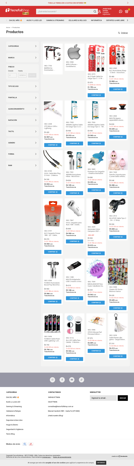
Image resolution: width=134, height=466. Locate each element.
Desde (10, 71)
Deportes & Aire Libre (115, 20)
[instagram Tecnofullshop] (52, 379)
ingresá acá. (46, 457)
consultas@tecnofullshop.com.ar (60, 406)
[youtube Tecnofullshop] (71, 379)
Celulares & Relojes (78, 20)
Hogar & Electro (12, 425)
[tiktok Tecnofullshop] (81, 379)
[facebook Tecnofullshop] (62, 379)
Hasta (20, 71)
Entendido (101, 462)
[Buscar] (95, 11)
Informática (96, 20)
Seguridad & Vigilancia (14, 429)
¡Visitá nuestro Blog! (55, 416)
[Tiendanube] (119, 456)
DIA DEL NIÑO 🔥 (15, 20)
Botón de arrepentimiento (62, 457)
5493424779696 (54, 397)
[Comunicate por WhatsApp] (121, 12)
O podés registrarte (106, 13)
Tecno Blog (10, 434)
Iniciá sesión (107, 10)
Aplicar (32, 75)
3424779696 (52, 402)
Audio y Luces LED (34, 20)
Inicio (8, 27)
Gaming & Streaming (55, 20)
